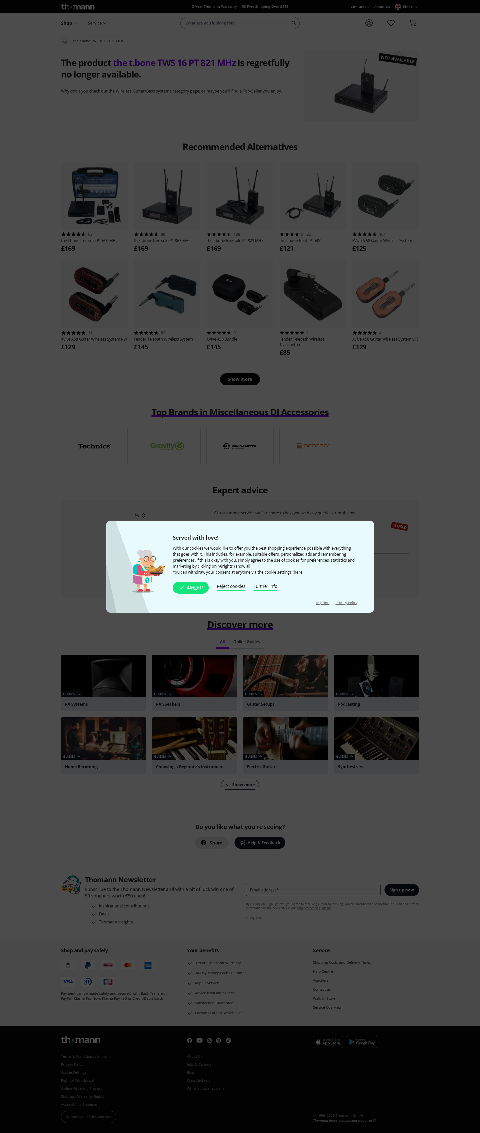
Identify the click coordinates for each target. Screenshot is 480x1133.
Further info (265, 586)
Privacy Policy (347, 602)
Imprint (323, 602)
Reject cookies (231, 586)
